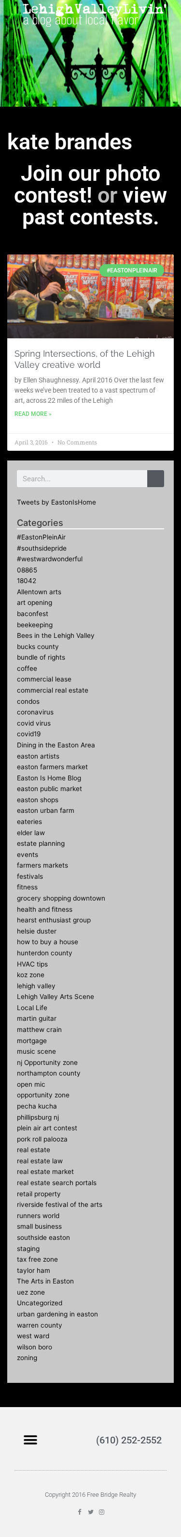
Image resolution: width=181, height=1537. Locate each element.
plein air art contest (47, 1128)
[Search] (155, 478)
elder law (31, 833)
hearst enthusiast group (54, 920)
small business (39, 1226)
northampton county (49, 1073)
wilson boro (34, 1347)
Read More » (33, 414)
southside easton (43, 1237)
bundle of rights (41, 657)
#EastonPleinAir (41, 537)
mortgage (32, 1041)
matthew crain (39, 1029)
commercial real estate (52, 690)
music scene (36, 1051)
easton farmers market (52, 767)
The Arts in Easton (45, 1281)
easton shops (37, 800)
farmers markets (42, 865)
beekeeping (35, 625)
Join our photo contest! (87, 184)
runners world (38, 1216)
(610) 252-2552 (129, 1440)
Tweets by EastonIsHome (56, 502)
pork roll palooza (42, 1139)
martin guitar (36, 1018)
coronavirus (35, 712)
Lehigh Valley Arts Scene (55, 996)
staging (28, 1248)
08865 (27, 570)
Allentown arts (39, 592)
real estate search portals (57, 1183)
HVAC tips (32, 964)
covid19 (29, 734)
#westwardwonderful (50, 559)
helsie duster (36, 931)
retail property (39, 1194)
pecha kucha (37, 1106)
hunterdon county (44, 953)
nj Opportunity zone (47, 1062)
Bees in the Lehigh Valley (56, 635)
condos (28, 701)
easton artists (38, 756)
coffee (27, 668)
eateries (29, 821)
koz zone (30, 975)
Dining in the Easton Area (56, 745)
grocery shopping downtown (61, 898)
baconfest (32, 614)
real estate (33, 1150)
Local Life (32, 1008)
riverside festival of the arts (59, 1204)
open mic (31, 1084)
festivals (30, 876)
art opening (34, 602)
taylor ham (33, 1270)
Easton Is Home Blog (49, 778)
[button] (30, 1440)
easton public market (49, 788)
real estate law (40, 1161)
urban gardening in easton (57, 1314)
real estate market (45, 1171)
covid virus (34, 723)
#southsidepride (42, 548)
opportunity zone (43, 1095)
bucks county (38, 646)
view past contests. (94, 206)
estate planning (41, 843)
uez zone (31, 1292)
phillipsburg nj (38, 1117)
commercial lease (44, 679)
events (27, 854)
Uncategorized (39, 1303)
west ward (33, 1336)
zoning (27, 1358)
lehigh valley (36, 986)
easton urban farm (45, 810)
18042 (26, 581)
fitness (27, 887)
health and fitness (44, 909)
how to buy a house (47, 942)
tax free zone (37, 1259)
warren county (39, 1325)
